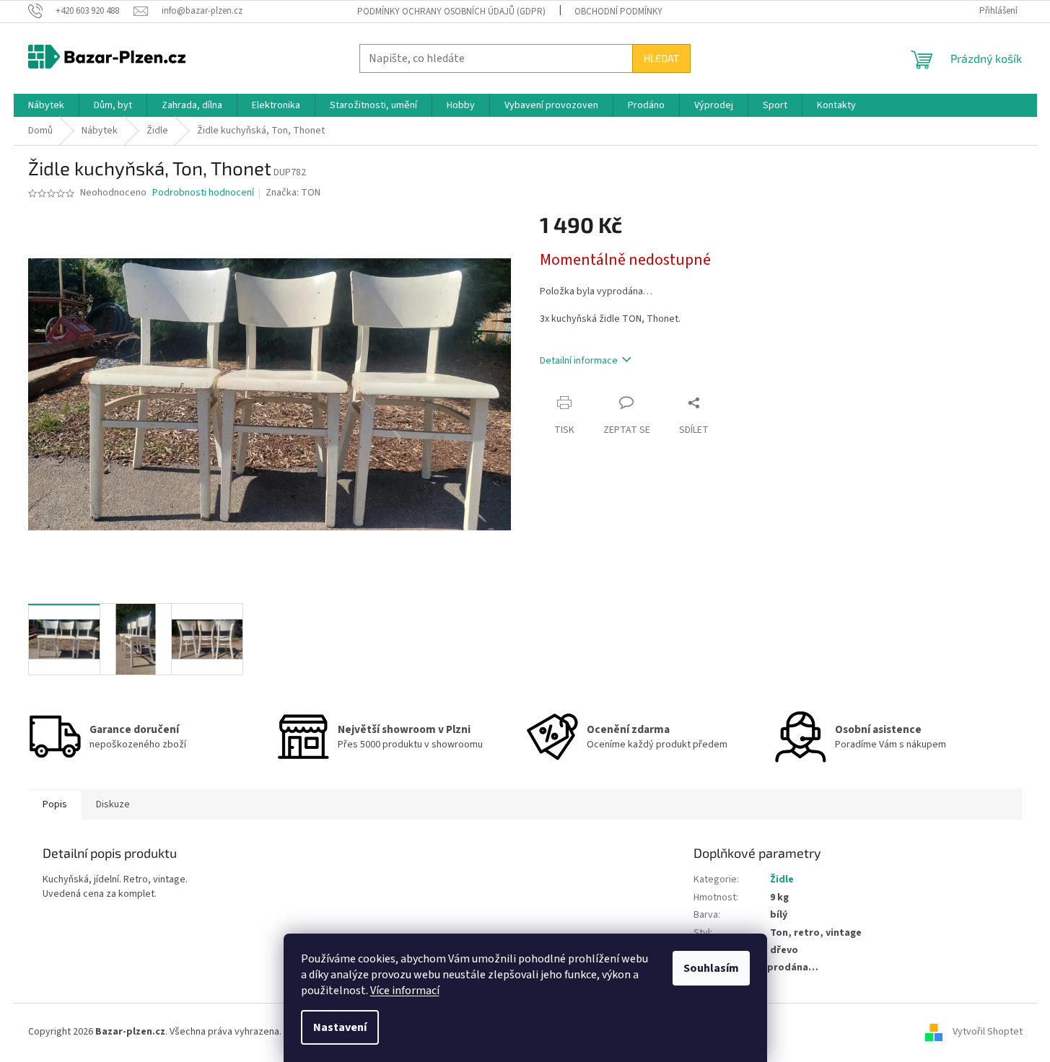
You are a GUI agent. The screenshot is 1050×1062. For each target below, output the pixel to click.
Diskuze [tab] (113, 804)
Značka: (293, 192)
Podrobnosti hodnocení (203, 193)
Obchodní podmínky (618, 11)
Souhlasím (711, 968)
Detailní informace (579, 361)
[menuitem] (46, 105)
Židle (782, 879)
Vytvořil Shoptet (988, 1032)
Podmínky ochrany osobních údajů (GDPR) (451, 11)
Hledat (661, 58)
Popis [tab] (55, 804)
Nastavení (340, 1027)
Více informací (404, 991)
